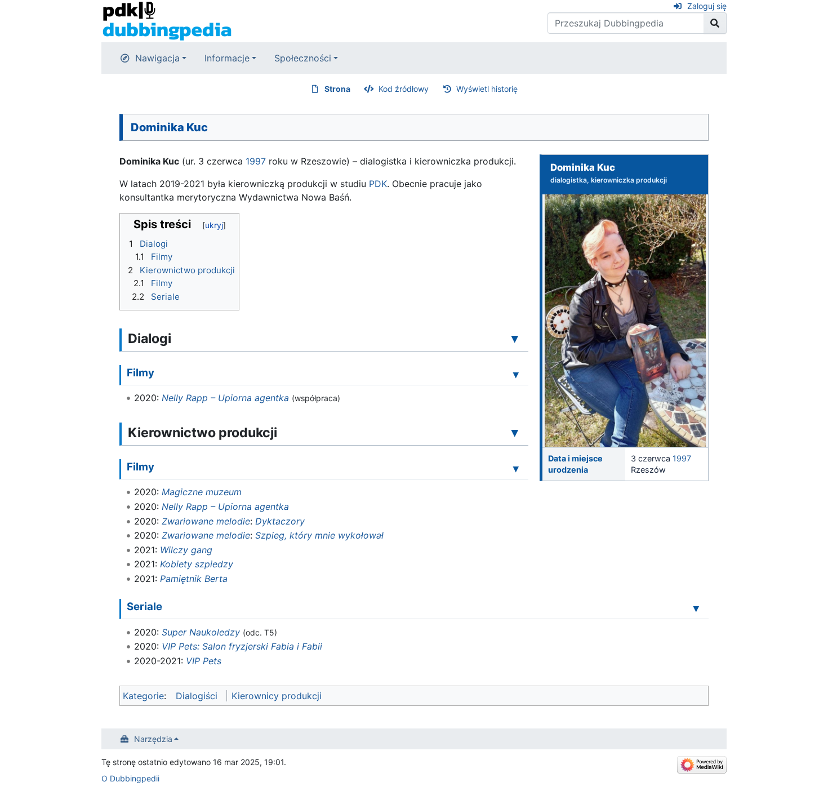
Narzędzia (153, 739)
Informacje (227, 58)
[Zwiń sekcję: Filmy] (516, 374)
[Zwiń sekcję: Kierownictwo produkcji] (515, 432)
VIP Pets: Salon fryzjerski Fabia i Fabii (242, 646)
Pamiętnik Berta (194, 578)
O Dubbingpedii (130, 778)
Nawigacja (157, 58)
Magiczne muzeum (202, 491)
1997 (682, 458)
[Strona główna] (167, 20)
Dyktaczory (280, 521)
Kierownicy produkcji (277, 695)
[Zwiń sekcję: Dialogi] (515, 338)
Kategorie (143, 695)
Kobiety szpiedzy (196, 564)
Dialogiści (196, 695)
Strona (337, 89)
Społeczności (302, 58)
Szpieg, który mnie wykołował (319, 535)
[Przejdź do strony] (715, 23)
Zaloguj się (707, 6)
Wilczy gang (186, 550)
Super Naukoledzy (201, 632)
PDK (378, 183)
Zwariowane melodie (206, 521)
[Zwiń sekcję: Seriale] (696, 608)
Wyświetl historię (487, 89)
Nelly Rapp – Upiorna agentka (225, 397)
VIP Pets (203, 660)
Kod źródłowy (404, 89)
